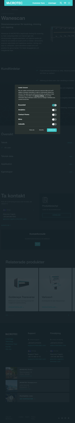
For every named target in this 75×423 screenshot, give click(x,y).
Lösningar (52, 3)
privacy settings (39, 96)
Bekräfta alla (51, 130)
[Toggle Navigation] (69, 3)
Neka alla (31, 130)
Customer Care (39, 3)
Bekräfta (41, 130)
